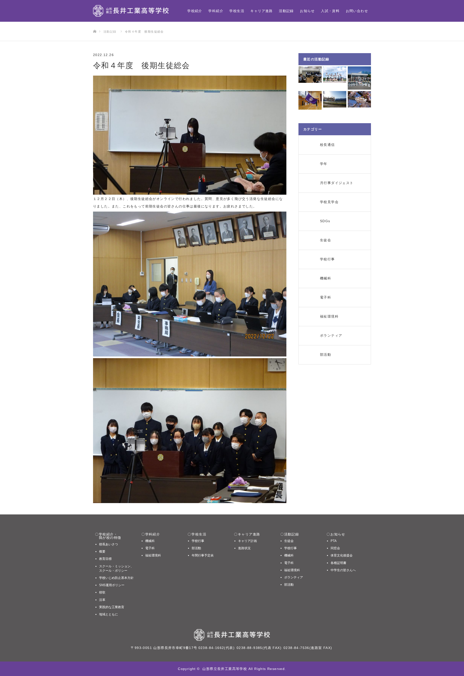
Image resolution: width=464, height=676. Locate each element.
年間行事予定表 (203, 555)
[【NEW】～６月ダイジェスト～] (334, 74)
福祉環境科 (153, 555)
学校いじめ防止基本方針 (116, 578)
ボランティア (293, 577)
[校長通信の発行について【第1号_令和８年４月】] (359, 99)
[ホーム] (94, 23)
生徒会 (289, 541)
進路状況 (244, 548)
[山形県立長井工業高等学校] (131, 11)
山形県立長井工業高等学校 (224, 669)
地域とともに (108, 614)
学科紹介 (215, 11)
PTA (334, 541)
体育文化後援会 (342, 555)
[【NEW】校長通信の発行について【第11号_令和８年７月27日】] (310, 74)
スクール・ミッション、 (116, 568)
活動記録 (286, 11)
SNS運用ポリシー (111, 585)
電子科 (150, 548)
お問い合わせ (357, 11)
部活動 (196, 548)
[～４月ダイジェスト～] (334, 99)
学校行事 (198, 541)
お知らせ (307, 11)
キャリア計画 (247, 541)
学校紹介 (194, 11)
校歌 (102, 592)
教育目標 (105, 559)
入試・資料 (330, 11)
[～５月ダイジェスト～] (310, 100)
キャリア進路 (261, 11)
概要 (102, 551)
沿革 (102, 600)
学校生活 (236, 11)
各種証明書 (338, 563)
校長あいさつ (108, 544)
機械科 (150, 541)
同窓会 (335, 548)
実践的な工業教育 (111, 607)
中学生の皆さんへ (343, 570)
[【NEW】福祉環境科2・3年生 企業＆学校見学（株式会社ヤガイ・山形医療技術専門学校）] (359, 78)
